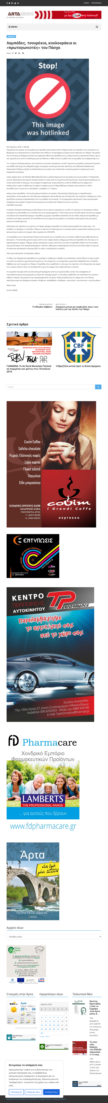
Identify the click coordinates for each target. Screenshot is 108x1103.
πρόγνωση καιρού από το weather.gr (26, 1028)
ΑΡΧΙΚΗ (86, 3)
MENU (14, 27)
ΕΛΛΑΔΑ (11, 36)
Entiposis (56, 1099)
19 (54, 1025)
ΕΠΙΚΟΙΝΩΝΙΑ (96, 3)
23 (42, 1029)
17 (46, 1025)
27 (58, 1029)
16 (42, 1025)
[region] (34, 1079)
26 (54, 1029)
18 (50, 1025)
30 (42, 1033)
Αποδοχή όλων (51, 1092)
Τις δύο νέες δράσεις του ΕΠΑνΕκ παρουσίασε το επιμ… (95, 1048)
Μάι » (48, 1036)
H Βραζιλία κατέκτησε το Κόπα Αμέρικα (78, 366)
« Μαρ (42, 1036)
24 (46, 1029)
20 (58, 1025)
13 (58, 1021)
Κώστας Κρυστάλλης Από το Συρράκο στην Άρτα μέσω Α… (95, 1007)
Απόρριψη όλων (33, 1092)
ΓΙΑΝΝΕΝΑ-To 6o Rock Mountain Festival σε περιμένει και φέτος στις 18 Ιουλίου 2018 (29, 369)
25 (50, 1029)
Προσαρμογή (16, 1092)
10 (46, 1021)
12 (54, 1021)
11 (50, 1021)
